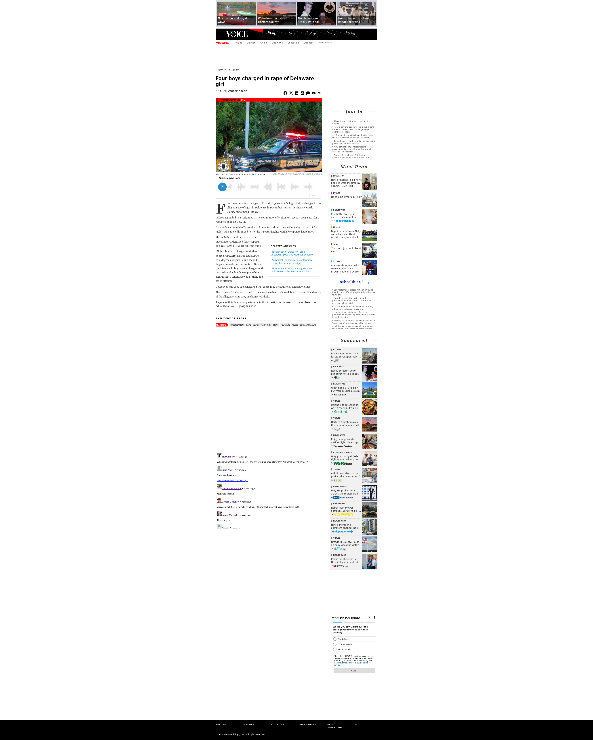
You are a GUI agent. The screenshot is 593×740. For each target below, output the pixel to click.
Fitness (337, 349)
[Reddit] (302, 94)
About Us (221, 724)
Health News (340, 520)
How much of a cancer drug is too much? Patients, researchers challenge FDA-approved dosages (353, 129)
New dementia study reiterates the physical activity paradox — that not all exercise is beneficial (352, 149)
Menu (220, 34)
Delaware (285, 325)
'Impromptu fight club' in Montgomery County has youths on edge (291, 261)
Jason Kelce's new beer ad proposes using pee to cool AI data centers (353, 142)
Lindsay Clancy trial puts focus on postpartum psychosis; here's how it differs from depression (353, 314)
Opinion (251, 42)
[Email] (313, 94)
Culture (311, 32)
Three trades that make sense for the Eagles (351, 122)
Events (331, 32)
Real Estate (339, 383)
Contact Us (277, 724)
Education (293, 42)
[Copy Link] (319, 94)
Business (309, 42)
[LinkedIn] (296, 94)
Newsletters (325, 42)
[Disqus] (269, 410)
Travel (336, 400)
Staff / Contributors (334, 726)
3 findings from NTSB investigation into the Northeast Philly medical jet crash (352, 136)
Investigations (230, 100)
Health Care (339, 555)
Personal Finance (342, 452)
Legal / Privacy (307, 724)
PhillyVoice (237, 34)
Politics (238, 42)
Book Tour (338, 366)
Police (295, 325)
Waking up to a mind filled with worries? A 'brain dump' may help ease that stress (354, 321)
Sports (350, 32)
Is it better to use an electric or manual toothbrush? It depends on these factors (352, 327)
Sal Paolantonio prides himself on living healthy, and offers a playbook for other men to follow (354, 292)
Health (292, 32)
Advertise (248, 724)
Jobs (335, 244)
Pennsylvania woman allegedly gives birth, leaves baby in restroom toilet (292, 270)
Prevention (339, 210)
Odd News (277, 42)
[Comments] (308, 94)
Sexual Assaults (308, 325)
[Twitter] (291, 94)
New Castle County (262, 325)
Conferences (340, 486)
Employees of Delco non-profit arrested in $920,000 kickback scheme (292, 253)
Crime (263, 42)
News (272, 33)
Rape (244, 100)
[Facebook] (285, 94)
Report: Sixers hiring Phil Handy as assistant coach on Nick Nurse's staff (350, 156)
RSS (356, 724)
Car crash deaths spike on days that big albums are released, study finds (352, 307)
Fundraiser (339, 435)
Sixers (336, 261)
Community (339, 503)
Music (336, 227)
